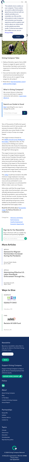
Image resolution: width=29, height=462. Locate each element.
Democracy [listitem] (5, 432)
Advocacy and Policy (16, 217)
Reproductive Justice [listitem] (7, 439)
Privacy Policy (14, 457)
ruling (6, 175)
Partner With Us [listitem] (6, 417)
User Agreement (14, 459)
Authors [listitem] (4, 415)
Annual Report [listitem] (6, 402)
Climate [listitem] (4, 430)
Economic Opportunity (17, 224)
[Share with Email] (26, 35)
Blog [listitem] (3, 395)
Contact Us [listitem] (5, 420)
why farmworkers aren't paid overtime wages (14, 83)
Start (4, 107)
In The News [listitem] (5, 398)
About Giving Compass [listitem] (8, 393)
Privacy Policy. (9, 32)
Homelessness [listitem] (6, 437)
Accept (18, 36)
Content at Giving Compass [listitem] (9, 400)
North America (14, 220)
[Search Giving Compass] (22, 2)
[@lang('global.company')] (3, 2)
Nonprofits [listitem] (5, 413)
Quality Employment (16, 222)
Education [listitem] (5, 435)
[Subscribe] (25, 238)
